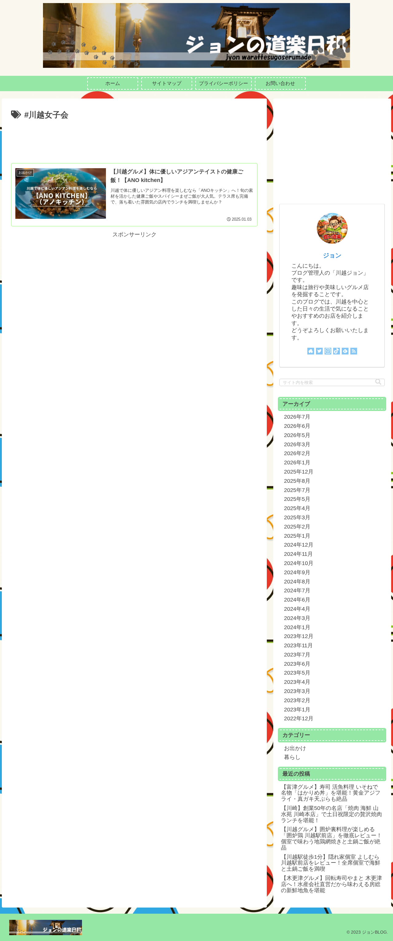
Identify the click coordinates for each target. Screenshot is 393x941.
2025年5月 (297, 499)
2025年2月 (297, 527)
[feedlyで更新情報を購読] (345, 351)
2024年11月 (298, 554)
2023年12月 (298, 636)
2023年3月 (297, 691)
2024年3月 (297, 618)
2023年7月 (297, 655)
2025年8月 (297, 481)
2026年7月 (297, 417)
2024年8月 (297, 582)
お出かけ (295, 748)
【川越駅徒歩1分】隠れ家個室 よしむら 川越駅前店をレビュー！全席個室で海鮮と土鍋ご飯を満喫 (330, 863)
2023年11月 (298, 645)
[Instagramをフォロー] (328, 351)
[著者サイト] (310, 351)
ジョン (332, 255)
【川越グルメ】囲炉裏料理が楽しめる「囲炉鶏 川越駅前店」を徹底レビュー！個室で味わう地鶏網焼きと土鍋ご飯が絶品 (331, 838)
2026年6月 (297, 426)
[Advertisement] (134, 139)
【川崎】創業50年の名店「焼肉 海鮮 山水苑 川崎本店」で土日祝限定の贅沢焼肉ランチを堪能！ (331, 814)
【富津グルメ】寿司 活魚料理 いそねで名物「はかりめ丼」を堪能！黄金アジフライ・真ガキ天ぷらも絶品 (330, 793)
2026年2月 (297, 453)
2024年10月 (298, 563)
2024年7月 (297, 590)
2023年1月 (297, 710)
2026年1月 (297, 462)
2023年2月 (297, 700)
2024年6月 (297, 600)
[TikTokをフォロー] (336, 351)
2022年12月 (298, 718)
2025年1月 (297, 536)
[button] (378, 381)
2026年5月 (297, 435)
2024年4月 (297, 609)
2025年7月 (297, 490)
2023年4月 (297, 682)
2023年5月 (297, 673)
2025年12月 (298, 472)
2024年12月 (298, 545)
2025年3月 (297, 517)
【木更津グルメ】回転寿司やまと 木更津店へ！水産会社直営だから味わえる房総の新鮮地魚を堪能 (331, 884)
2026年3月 (297, 444)
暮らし (292, 757)
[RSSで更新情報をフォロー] (353, 351)
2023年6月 (297, 664)
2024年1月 (297, 627)
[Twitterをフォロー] (319, 351)
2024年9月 (297, 572)
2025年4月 (297, 508)
